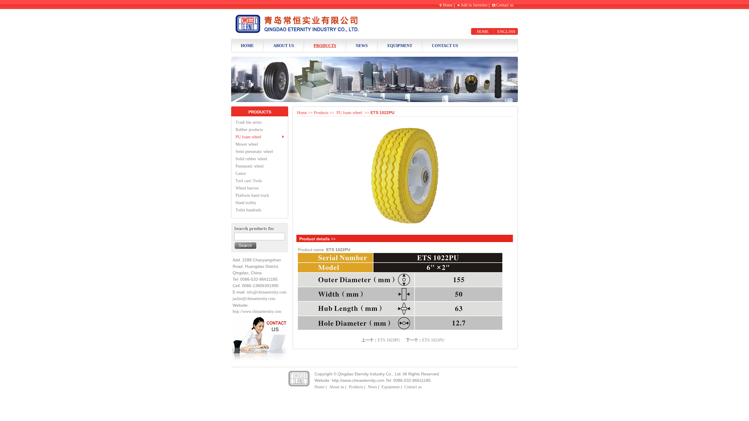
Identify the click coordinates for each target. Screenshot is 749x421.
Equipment (391, 387)
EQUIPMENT (399, 46)
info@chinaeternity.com (266, 292)
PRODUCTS (325, 46)
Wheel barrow (247, 188)
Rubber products (249, 129)
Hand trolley (246, 203)
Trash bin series (249, 122)
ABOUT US (283, 46)
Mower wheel (247, 144)
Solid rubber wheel (251, 159)
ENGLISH (506, 32)
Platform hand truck (252, 195)
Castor (241, 173)
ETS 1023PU (389, 340)
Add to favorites (474, 5)
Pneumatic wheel (250, 166)
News (372, 387)
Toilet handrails (248, 210)
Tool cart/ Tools (249, 181)
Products (321, 113)
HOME (483, 32)
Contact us (504, 5)
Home (448, 5)
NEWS (362, 46)
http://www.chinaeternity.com (257, 311)
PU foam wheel (248, 137)
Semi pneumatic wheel (254, 151)
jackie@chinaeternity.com (254, 298)
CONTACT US (445, 46)
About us (336, 387)
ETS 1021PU (433, 340)
